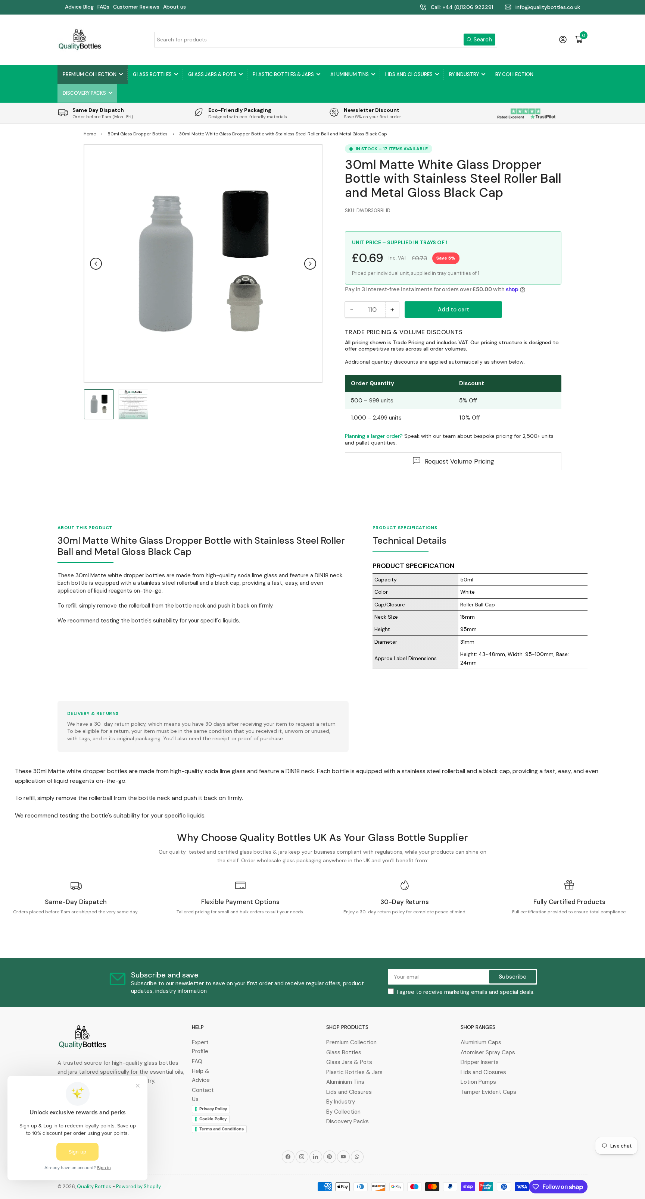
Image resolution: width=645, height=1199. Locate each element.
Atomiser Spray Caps (488, 1052)
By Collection (514, 74)
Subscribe (512, 976)
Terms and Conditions (221, 1128)
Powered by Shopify (138, 1186)
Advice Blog (79, 6)
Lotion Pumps (478, 1082)
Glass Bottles (152, 74)
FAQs (103, 6)
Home (90, 134)
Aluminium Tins (349, 74)
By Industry (464, 74)
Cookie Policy (213, 1118)
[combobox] (325, 39)
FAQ (197, 1061)
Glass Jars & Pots (212, 74)
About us (174, 6)
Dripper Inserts (480, 1062)
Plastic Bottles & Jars (283, 74)
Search (482, 39)
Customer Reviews (136, 6)
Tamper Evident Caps (488, 1092)
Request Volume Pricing (459, 461)
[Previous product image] (96, 264)
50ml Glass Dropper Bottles (138, 134)
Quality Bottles (94, 1186)
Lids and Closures (409, 74)
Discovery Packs (84, 93)
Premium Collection (89, 74)
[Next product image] (310, 264)
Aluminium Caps (481, 1042)
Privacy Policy (213, 1108)
